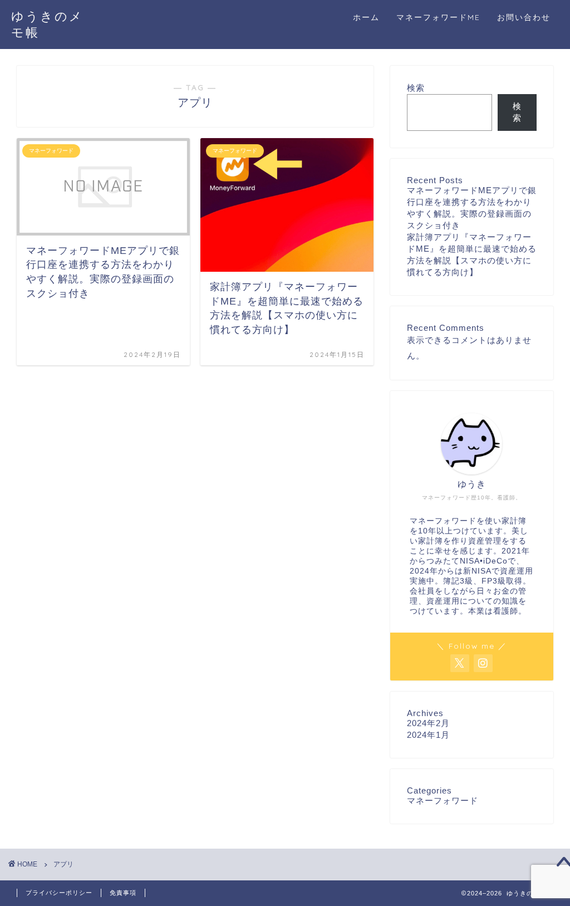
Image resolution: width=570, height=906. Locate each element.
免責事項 (123, 892)
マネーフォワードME (438, 17)
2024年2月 (428, 723)
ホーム (366, 17)
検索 (416, 87)
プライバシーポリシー (59, 892)
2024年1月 (428, 735)
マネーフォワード (442, 800)
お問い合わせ (524, 17)
